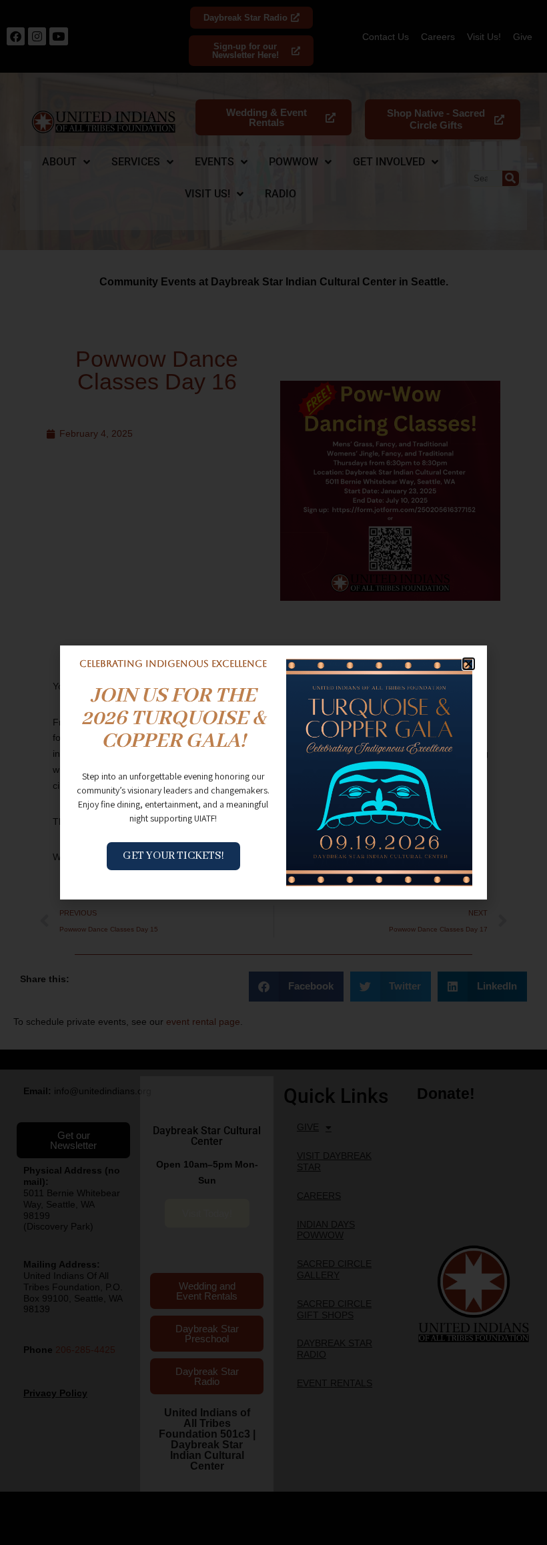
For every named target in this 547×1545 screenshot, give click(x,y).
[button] (469, 664)
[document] (273, 772)
